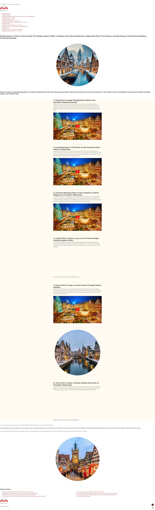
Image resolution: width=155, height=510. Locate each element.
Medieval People (6, 13)
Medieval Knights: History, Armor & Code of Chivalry (14, 22)
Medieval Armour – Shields (8, 18)
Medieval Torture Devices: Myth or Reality (12, 25)
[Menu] (1, 32)
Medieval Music (6, 23)
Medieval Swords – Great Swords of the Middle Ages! (14, 26)
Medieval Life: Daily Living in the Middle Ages (12, 29)
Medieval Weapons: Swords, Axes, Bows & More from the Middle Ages (18, 16)
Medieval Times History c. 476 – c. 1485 (11, 31)
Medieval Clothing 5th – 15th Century (11, 20)
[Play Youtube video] (77, 126)
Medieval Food (5, 28)
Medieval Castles (6, 15)
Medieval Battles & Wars (8, 19)
